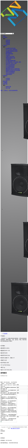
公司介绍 (8, 40)
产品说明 (5, 333)
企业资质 (8, 42)
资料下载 (5, 83)
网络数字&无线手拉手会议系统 (13, 70)
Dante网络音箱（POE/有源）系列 (13, 62)
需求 (18, 392)
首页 (4, 36)
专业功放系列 (9, 74)
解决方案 (5, 81)
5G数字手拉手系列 (10, 56)
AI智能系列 (8, 59)
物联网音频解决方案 (10, 57)
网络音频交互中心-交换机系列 (13, 68)
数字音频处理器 (9, 53)
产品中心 (5, 45)
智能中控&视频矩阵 (10, 71)
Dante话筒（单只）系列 (11, 63)
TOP (2, 429)
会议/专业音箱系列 (10, 72)
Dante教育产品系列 (10, 67)
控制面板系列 (9, 52)
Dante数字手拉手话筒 (10, 48)
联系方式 (8, 41)
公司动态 (8, 78)
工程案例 (5, 82)
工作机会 (8, 44)
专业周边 (8, 55)
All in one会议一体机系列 (11, 49)
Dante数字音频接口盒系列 (12, 51)
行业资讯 (8, 79)
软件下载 (8, 88)
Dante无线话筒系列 (10, 66)
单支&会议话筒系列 (10, 64)
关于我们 (5, 37)
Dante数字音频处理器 (10, 60)
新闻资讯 (5, 75)
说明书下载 (8, 86)
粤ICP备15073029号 (15, 428)
